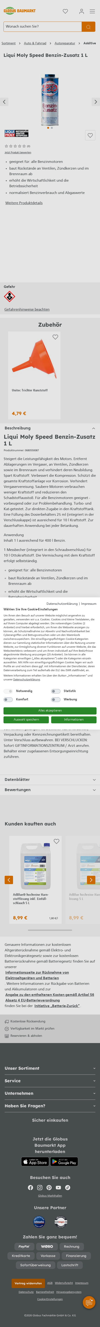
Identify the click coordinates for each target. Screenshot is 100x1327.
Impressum (89, 604)
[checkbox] (8, 691)
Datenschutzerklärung (62, 604)
